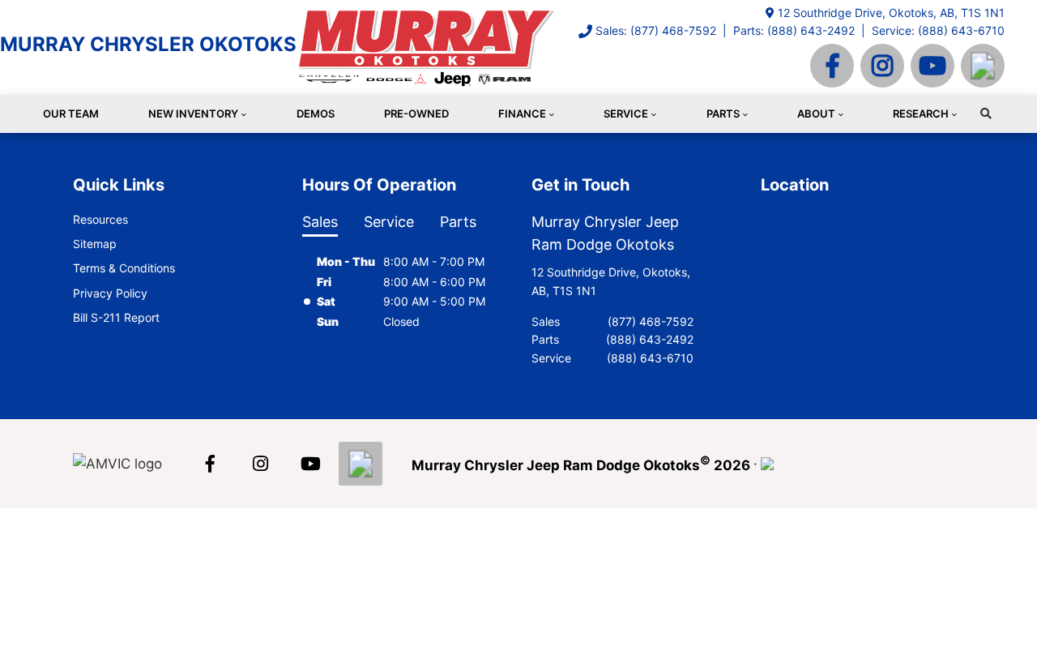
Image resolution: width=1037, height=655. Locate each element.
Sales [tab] (320, 221)
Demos (316, 113)
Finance (522, 113)
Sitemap (95, 243)
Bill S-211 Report (116, 317)
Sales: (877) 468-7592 (655, 30)
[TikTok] (983, 66)
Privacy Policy (110, 293)
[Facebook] (832, 66)
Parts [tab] (458, 221)
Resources (100, 219)
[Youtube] (932, 66)
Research (921, 113)
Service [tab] (389, 221)
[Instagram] (882, 66)
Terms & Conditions (124, 268)
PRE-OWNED (416, 113)
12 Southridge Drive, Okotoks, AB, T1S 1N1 (891, 12)
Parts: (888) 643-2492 (794, 30)
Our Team (71, 113)
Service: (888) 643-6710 (938, 30)
